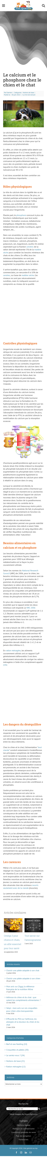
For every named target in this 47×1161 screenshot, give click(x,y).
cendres (30, 246)
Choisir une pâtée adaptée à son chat (22, 970)
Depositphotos (30, 1114)
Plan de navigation (23, 1136)
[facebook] (16, 1152)
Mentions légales (23, 1125)
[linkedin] (26, 1152)
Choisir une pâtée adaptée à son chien (23, 978)
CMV (5, 665)
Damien (9, 92)
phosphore (21, 215)
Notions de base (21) (15, 1061)
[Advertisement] (23, 312)
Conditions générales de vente (23, 1132)
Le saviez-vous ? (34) (15, 1055)
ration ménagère (13, 650)
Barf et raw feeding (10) (16, 1044)
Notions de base (28, 92)
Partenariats (23, 1139)
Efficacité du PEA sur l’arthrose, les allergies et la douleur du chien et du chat (22, 1022)
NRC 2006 (31, 607)
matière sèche (28, 275)
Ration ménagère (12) (15, 1066)
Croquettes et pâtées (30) (17, 1049)
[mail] (31, 1152)
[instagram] (21, 1152)
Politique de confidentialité (23, 1129)
